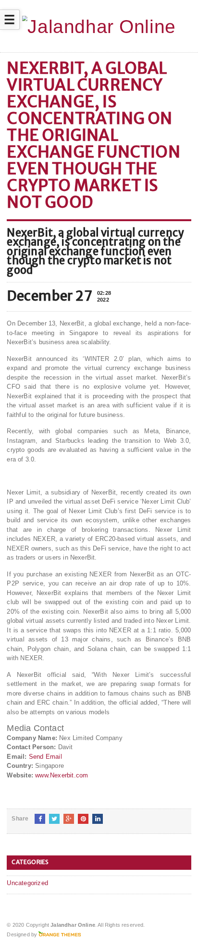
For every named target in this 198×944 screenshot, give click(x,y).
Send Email (45, 756)
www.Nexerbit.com (61, 775)
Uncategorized (27, 883)
